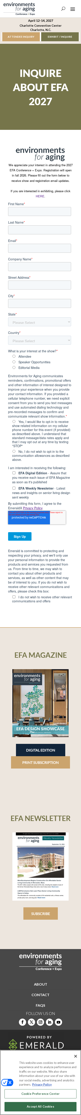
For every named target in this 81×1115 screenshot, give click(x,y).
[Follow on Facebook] (22, 1022)
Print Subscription (40, 762)
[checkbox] (39, 362)
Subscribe (40, 913)
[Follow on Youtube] (58, 1022)
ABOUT (40, 984)
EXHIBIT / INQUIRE (60, 36)
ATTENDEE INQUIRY (21, 36)
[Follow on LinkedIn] (49, 1022)
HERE (40, 196)
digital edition (40, 750)
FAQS (40, 1005)
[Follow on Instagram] (40, 1022)
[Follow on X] (31, 1022)
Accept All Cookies (40, 1106)
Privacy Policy (32, 508)
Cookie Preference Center (40, 1093)
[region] (40, 1082)
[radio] (41, 356)
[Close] (76, 1056)
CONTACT (41, 995)
